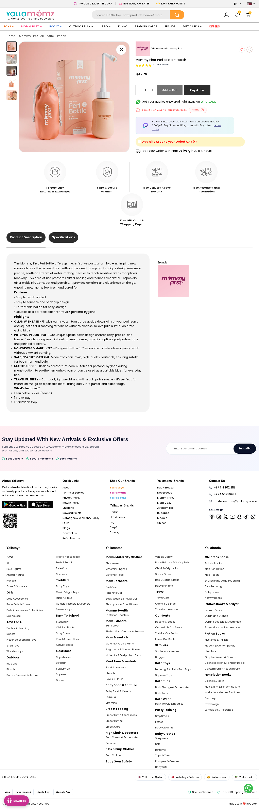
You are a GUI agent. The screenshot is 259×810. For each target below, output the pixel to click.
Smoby (114, 532)
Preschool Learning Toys (21, 639)
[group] (74, 97)
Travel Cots (162, 598)
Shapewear (113, 563)
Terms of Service (74, 493)
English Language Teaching (222, 580)
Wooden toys (14, 651)
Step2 (114, 527)
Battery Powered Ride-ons (22, 675)
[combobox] (138, 14)
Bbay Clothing (164, 727)
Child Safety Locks (166, 568)
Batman (61, 663)
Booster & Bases (165, 621)
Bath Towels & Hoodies (169, 703)
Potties (159, 722)
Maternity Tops (115, 574)
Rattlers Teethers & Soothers (73, 603)
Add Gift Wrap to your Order (169, 142)
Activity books (64, 645)
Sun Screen (113, 625)
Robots (10, 634)
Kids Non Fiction (214, 569)
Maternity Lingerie (116, 569)
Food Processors (116, 667)
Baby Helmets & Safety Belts (172, 562)
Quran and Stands (216, 616)
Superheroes (63, 657)
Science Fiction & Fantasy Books (225, 663)
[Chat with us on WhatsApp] (248, 788)
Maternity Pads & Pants (120, 643)
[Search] (177, 14)
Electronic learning (17, 628)
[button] (237, 3)
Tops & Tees (162, 755)
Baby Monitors (164, 585)
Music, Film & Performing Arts (222, 686)
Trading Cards (146, 26)
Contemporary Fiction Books (222, 668)
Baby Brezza (165, 487)
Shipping (68, 508)
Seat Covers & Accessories (122, 737)
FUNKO (122, 26)
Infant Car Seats (165, 639)
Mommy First (165, 498)
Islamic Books (213, 610)
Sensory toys (64, 609)
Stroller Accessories (167, 651)
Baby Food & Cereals (119, 691)
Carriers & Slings (165, 603)
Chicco (162, 523)
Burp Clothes (113, 755)
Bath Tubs (161, 693)
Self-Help (210, 698)
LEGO (104, 26)
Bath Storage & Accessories (172, 687)
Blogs (66, 528)
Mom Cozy (164, 503)
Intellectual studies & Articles (222, 692)
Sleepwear (161, 738)
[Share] (249, 50)
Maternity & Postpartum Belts (123, 655)
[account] (226, 15)
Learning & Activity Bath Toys (173, 669)
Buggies (160, 657)
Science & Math (214, 681)
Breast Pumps (114, 721)
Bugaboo (163, 513)
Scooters (61, 574)
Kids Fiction (212, 574)
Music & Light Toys (67, 592)
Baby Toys (62, 586)
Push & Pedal (64, 562)
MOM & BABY (30, 26)
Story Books (63, 633)
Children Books (65, 627)
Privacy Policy (71, 498)
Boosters (111, 743)
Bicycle (10, 669)
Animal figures (15, 574)
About (66, 487)
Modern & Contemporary (220, 645)
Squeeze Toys (163, 675)
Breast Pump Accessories (121, 715)
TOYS (7, 26)
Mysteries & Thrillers (216, 639)
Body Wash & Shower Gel (121, 598)
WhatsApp (208, 102)
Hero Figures (13, 569)
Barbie (114, 512)
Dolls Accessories (17, 598)
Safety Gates (163, 574)
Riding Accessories (68, 556)
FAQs (66, 523)
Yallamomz (118, 493)
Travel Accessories (166, 609)
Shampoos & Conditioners (122, 604)
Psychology (212, 704)
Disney (60, 680)
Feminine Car (114, 592)
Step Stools (162, 716)
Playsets (11, 580)
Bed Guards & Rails (167, 580)
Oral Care (111, 587)
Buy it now (197, 90)
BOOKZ (54, 26)
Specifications (63, 237)
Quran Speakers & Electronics (223, 621)
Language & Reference (219, 709)
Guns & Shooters (16, 586)
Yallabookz (118, 498)
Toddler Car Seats (166, 633)
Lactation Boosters (117, 615)
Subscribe (244, 448)
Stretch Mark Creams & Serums (125, 631)
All (7, 563)
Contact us (70, 533)
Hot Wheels (117, 517)
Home (10, 36)
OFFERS (214, 26)
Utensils (110, 673)
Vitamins (111, 703)
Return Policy (71, 503)
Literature (210, 651)
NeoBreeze (164, 493)
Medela (162, 518)
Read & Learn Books (68, 639)
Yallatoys (117, 487)
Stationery (62, 621)
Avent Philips (165, 508)
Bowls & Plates (114, 679)
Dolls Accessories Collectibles (24, 610)
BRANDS (170, 26)
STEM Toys (12, 645)
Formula (111, 697)
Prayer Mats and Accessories (222, 627)
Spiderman (63, 668)
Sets (157, 744)
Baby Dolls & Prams (18, 604)
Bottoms (160, 750)
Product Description (26, 237)
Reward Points (72, 513)
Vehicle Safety (164, 556)
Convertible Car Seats (168, 627)
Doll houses (13, 616)
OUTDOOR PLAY (79, 26)
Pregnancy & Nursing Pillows (123, 649)
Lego (113, 522)
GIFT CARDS (191, 26)
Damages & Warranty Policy (81, 518)
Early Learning (213, 586)
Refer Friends (71, 538)
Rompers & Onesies (167, 761)
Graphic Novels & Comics (221, 657)
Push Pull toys (64, 598)
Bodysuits (161, 767)
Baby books (212, 592)
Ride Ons (11, 663)
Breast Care (113, 726)
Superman (62, 674)
